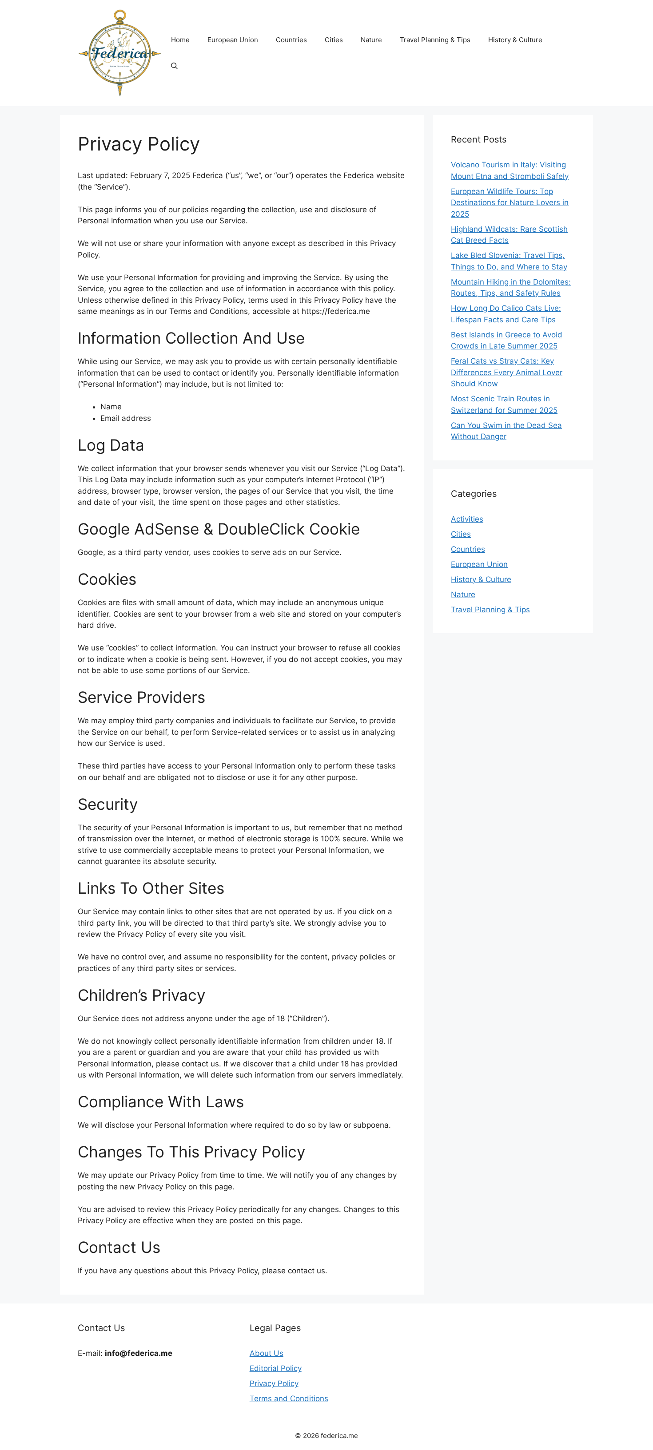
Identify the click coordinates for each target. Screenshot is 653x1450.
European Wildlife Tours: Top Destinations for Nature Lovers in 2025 (510, 202)
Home (180, 40)
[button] (174, 66)
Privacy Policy (274, 1383)
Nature (371, 40)
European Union (232, 40)
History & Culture (515, 40)
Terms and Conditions (289, 1398)
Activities (467, 519)
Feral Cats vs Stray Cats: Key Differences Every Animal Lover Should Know (506, 372)
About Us (266, 1353)
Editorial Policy (276, 1368)
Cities (334, 40)
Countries (291, 40)
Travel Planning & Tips (435, 40)
